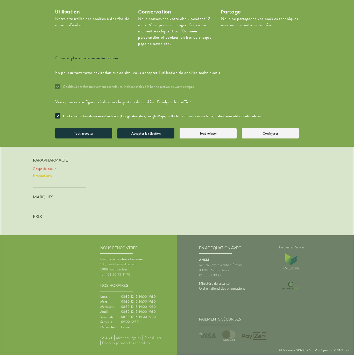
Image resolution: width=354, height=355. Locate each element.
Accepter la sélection (146, 133)
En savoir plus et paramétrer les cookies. (87, 58)
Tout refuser (208, 133)
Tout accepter (84, 133)
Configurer (270, 133)
